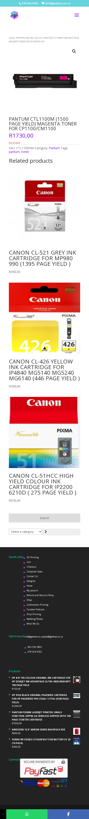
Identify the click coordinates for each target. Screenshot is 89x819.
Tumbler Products (35, 609)
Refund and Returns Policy (40, 595)
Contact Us (32, 576)
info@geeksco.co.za (34, 636)
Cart (29, 562)
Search (44, 518)
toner (25, 152)
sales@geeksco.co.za (53, 636)
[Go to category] (61, 532)
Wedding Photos (35, 618)
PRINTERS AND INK (24, 37)
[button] (74, 51)
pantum (14, 152)
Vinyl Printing (34, 614)
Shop (29, 599)
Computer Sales (34, 571)
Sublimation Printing (37, 604)
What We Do (33, 623)
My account (32, 590)
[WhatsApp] (27, 814)
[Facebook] (68, 814)
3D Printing (33, 557)
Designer (31, 581)
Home (11, 37)
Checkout (31, 566)
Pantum (38, 37)
